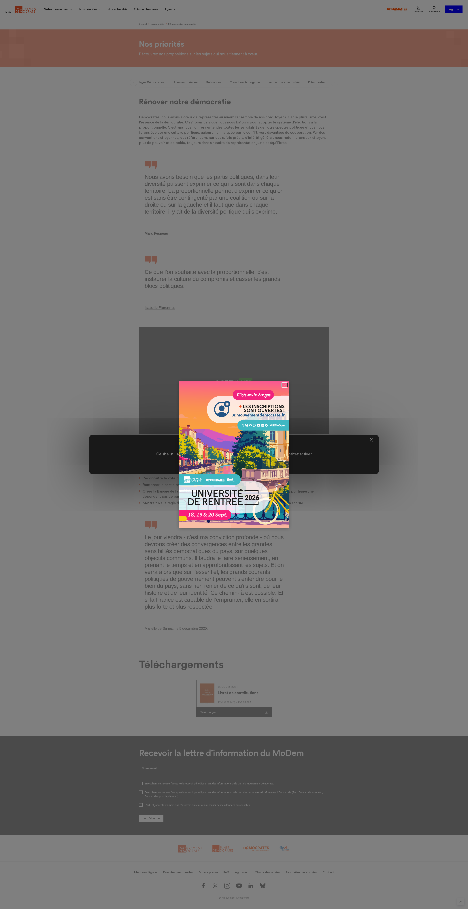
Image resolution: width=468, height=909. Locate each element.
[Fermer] (284, 385)
